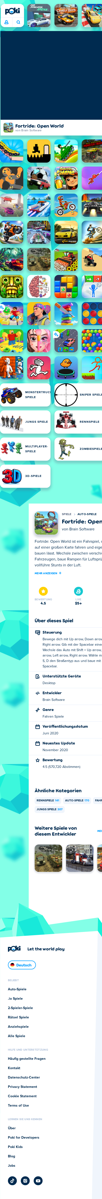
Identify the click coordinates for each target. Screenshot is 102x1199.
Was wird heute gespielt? (18, 22)
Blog (11, 1156)
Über (12, 1128)
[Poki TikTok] (12, 1180)
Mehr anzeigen (46, 573)
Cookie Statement (22, 1096)
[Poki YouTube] (38, 1180)
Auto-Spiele (87, 514)
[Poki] (12, 11)
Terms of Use (18, 1105)
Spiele (67, 514)
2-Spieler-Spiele (20, 1008)
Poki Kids (15, 1147)
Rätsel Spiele (18, 1017)
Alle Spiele (16, 1036)
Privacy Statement (22, 1087)
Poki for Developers (23, 1137)
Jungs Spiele (50, 809)
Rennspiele (48, 800)
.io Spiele (15, 998)
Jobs (11, 1165)
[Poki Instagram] (25, 1180)
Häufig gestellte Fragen (27, 1059)
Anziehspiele (18, 1027)
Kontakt (14, 1068)
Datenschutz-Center (24, 1077)
